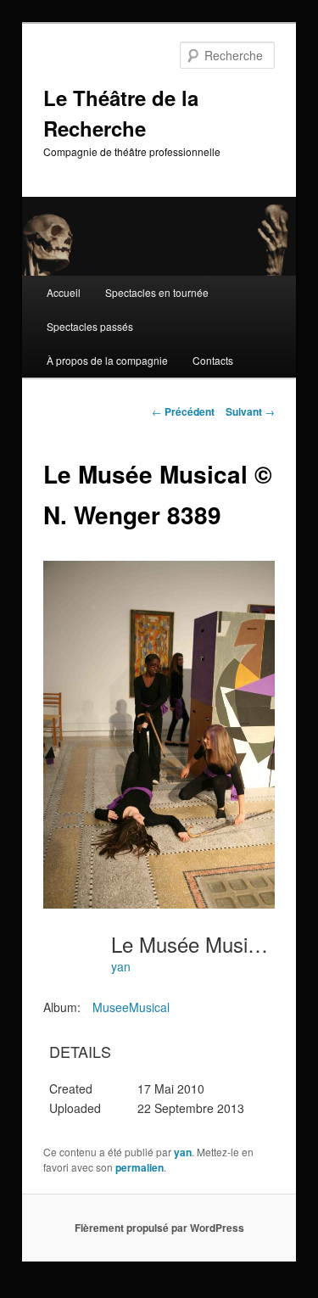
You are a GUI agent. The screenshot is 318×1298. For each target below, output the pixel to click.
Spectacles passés (90, 326)
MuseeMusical (131, 1007)
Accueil (64, 292)
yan (121, 966)
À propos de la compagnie (107, 360)
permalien (139, 1167)
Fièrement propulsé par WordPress (159, 1227)
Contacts (212, 360)
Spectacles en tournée (157, 292)
